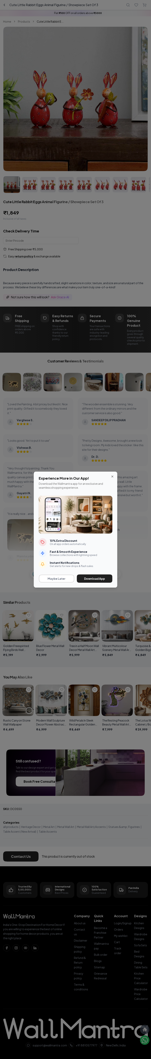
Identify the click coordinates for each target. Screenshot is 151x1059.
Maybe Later (56, 578)
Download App (94, 578)
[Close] (112, 476)
